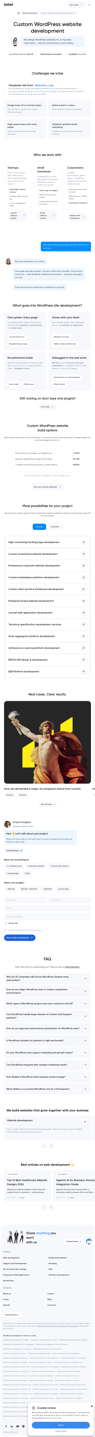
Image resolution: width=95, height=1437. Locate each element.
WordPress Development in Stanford (67, 1380)
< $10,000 (10, 889)
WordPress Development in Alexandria (73, 1358)
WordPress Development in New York (47, 1349)
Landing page (12, 873)
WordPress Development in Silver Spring (16, 1407)
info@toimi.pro (12, 850)
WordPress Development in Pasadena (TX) (68, 1362)
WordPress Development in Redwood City (17, 1389)
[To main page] (8, 5)
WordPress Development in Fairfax (40, 1362)
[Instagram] (23, 1426)
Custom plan (63, 889)
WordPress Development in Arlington (15, 1362)
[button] (92, 1406)
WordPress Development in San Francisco (52, 1344)
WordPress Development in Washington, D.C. (44, 1358)
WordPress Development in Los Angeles (18, 1344)
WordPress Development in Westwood (15, 1398)
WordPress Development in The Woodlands (45, 1367)
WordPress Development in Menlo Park (45, 1389)
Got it (60, 1425)
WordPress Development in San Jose (15, 1376)
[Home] (18, 13)
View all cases (46, 804)
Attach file (13, 923)
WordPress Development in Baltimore (15, 1358)
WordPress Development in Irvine (14, 1403)
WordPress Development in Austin (44, 1340)
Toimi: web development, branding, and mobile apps (57, 1326)
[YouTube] (18, 1426)
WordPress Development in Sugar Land (16, 1367)
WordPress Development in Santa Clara (73, 1385)
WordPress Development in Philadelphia (66, 1353)
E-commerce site (13, 866)
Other (27, 873)
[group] (47, 749)
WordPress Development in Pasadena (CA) (17, 1394)
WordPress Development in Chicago (73, 1340)
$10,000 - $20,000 (29, 889)
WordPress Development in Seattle (68, 1371)
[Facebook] (6, 1426)
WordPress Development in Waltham (15, 1416)
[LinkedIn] (12, 1426)
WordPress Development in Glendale (45, 1394)
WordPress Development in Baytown (43, 1371)
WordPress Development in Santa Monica (73, 1389)
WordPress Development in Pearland (74, 1367)
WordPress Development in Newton (14, 1411)
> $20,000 (47, 889)
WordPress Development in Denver (14, 1353)
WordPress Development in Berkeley (15, 1380)
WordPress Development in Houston (17, 1349)
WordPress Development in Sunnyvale (45, 1385)
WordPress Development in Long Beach (69, 1398)
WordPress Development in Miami (16, 1340)
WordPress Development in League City (16, 1371)
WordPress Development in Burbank (72, 1394)
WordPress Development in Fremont (67, 1376)
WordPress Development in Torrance (42, 1398)
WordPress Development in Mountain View (17, 1385)
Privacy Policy (60, 1431)
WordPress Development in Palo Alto (41, 1380)
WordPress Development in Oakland (41, 1376)
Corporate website (35, 866)
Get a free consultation (17, 938)
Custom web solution (59, 866)
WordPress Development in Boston (39, 1353)
